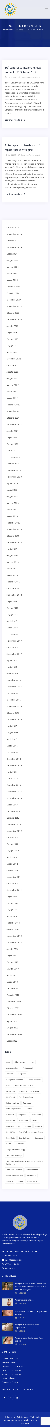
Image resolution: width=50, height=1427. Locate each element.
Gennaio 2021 (13, 463)
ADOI (32, 1062)
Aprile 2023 (12, 352)
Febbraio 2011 (13, 922)
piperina (27, 1126)
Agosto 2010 (13, 949)
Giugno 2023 (12, 339)
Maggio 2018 (13, 614)
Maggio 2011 (13, 909)
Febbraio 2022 (13, 404)
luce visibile (36, 1114)
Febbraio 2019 (13, 581)
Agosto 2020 (13, 483)
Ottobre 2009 (13, 1008)
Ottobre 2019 (13, 535)
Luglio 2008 (12, 1040)
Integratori (22, 1114)
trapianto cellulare (14, 1169)
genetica (10, 1114)
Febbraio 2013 (13, 811)
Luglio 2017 (12, 667)
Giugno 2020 (12, 496)
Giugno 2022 (12, 378)
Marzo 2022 (12, 398)
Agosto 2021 (13, 431)
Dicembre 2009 (14, 1001)
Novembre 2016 (14, 686)
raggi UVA (10, 1132)
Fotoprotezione (12, 1103)
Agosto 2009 (13, 1021)
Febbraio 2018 (13, 634)
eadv (8, 1085)
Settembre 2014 (14, 765)
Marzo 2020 (12, 516)
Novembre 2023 (14, 306)
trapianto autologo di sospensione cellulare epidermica (24, 1162)
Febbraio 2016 (13, 693)
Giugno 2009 (12, 1027)
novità (34, 1120)
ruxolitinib (10, 1138)
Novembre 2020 (14, 476)
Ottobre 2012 (13, 837)
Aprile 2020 (12, 509)
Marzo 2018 (12, 627)
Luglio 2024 (12, 253)
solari (8, 1144)
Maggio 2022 (13, 385)
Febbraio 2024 (13, 286)
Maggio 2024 (13, 267)
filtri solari (10, 1097)
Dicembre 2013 (14, 785)
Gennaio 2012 (13, 870)
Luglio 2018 (12, 601)
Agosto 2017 (13, 660)
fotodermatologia (26, 1097)
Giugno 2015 (12, 732)
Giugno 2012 (12, 844)
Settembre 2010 (14, 942)
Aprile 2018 (12, 621)
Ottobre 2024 (13, 240)
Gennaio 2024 (13, 293)
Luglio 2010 (12, 955)
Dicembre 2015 (14, 699)
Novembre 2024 (14, 234)
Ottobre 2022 (13, 365)
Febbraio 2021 (13, 457)
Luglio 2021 (12, 437)
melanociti (10, 1120)
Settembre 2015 (14, 719)
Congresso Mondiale (14, 1079)
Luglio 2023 (12, 332)
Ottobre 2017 (13, 647)
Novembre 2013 (14, 791)
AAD (8, 1062)
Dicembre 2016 (14, 680)
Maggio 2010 (13, 968)
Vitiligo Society (33, 1181)
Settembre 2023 (14, 319)
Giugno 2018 (12, 608)
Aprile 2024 (12, 273)
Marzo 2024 (12, 280)
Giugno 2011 (12, 903)
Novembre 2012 (14, 831)
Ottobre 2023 (13, 313)
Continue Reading (13, 119)
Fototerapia (28, 1103)
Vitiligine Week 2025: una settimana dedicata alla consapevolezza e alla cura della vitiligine (30, 1286)
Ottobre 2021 (13, 417)
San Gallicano (24, 1138)
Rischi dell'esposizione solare (31, 1132)
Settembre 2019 (14, 542)
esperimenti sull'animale (29, 1091)
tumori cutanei (32, 1169)
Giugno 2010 (12, 962)
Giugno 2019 (12, 555)
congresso (21, 1074)
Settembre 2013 (14, 798)
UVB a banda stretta (14, 1175)
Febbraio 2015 (13, 752)
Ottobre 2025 (13, 227)
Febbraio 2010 (13, 988)
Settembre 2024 (14, 247)
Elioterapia (10, 1091)
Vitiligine (9, 1181)
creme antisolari (34, 1079)
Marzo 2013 (12, 804)
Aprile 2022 (12, 391)
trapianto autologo (14, 1155)
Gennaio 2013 (13, 817)
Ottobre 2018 (13, 588)
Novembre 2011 (14, 877)
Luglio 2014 (12, 772)
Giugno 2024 (12, 260)
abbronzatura (19, 1062)
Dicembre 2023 (14, 299)
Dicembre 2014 (14, 758)
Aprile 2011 (12, 916)
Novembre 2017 (14, 640)
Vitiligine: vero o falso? (24, 1300)
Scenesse (39, 1138)
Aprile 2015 (12, 739)
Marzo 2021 (12, 450)
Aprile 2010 (12, 975)
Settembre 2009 (14, 1014)
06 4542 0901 (11, 1255)
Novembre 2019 (14, 529)
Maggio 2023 (13, 345)
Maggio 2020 (13, 503)
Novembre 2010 (14, 936)
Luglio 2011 (12, 896)
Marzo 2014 (12, 778)
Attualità (9, 1074)
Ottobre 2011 (13, 883)
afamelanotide (12, 1068)
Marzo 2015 (12, 745)
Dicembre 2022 (14, 358)
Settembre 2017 (14, 654)
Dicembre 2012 (14, 824)
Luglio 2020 (12, 490)
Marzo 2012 (12, 863)
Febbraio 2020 (13, 522)
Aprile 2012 (12, 857)
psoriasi (38, 1126)
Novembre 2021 (14, 411)
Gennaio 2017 (13, 673)
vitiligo (20, 1181)
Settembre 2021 (14, 424)
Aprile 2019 (12, 568)
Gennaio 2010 (13, 995)
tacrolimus (19, 1144)
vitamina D (31, 1175)
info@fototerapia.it (13, 1260)
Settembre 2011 (14, 890)
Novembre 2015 (14, 706)
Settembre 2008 (14, 1034)
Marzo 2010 (12, 981)
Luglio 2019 (12, 549)
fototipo (29, 1109)
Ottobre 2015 (13, 713)
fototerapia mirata (13, 1109)
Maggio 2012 (13, 850)
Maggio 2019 (13, 562)
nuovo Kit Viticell (13, 1126)
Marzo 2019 (12, 575)
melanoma (23, 1120)
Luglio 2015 (12, 726)
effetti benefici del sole (24, 1085)
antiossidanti (28, 1068)
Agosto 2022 (13, 371)
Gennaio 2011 (13, 929)
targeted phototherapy (15, 1149)
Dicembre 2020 (14, 470)
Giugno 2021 (12, 444)
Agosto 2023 (13, 326)
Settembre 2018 (14, 594)
